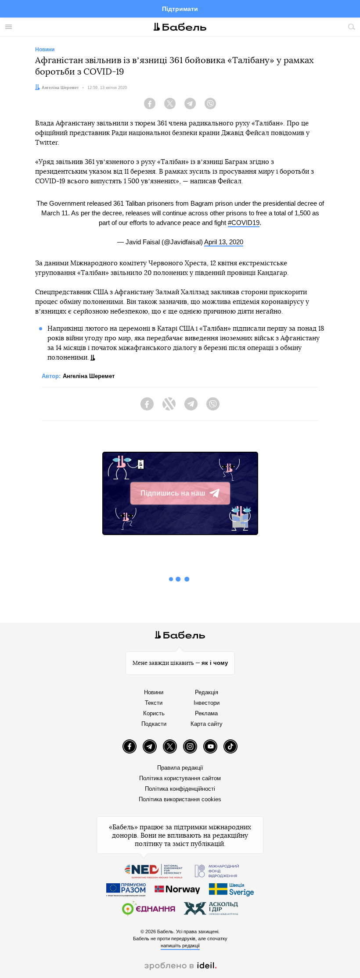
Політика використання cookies (180, 799)
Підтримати (180, 8)
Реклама (206, 713)
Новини (153, 692)
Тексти (153, 703)
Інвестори (207, 703)
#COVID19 (243, 222)
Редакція (206, 692)
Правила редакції (180, 767)
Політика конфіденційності (180, 788)
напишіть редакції (180, 945)
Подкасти (153, 724)
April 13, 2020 (223, 242)
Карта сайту (207, 724)
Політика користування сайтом (180, 778)
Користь (154, 713)
